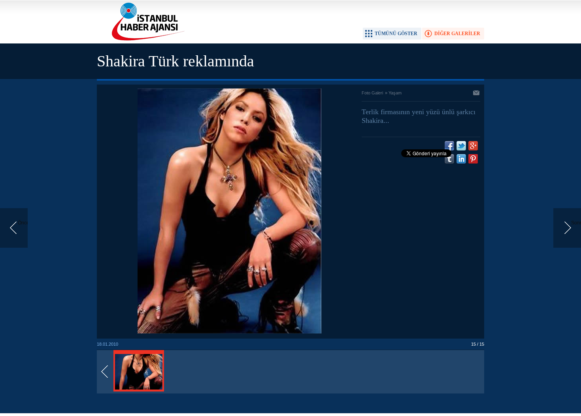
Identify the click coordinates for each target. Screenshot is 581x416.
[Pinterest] (473, 159)
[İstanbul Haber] (146, 40)
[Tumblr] (449, 159)
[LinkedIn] (461, 159)
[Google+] (473, 146)
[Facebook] (449, 146)
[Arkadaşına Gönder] (476, 93)
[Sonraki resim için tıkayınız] (229, 332)
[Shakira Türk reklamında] (138, 390)
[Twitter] (461, 146)
